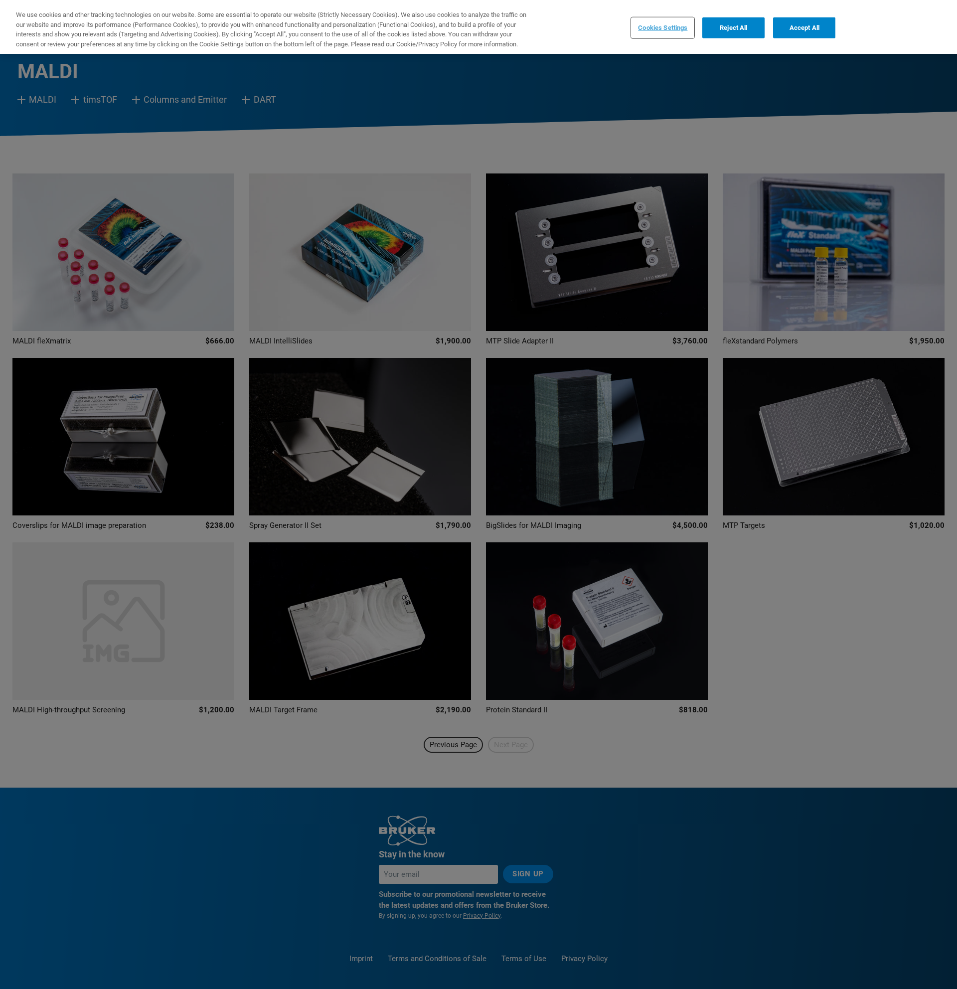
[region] (478, 27)
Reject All (733, 27)
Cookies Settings (662, 27)
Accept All (804, 27)
